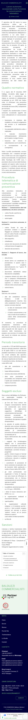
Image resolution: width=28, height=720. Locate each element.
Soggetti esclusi (8, 565)
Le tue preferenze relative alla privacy (15, 715)
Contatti (4, 642)
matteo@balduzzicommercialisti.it (12, 663)
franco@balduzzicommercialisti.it (12, 661)
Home (4, 620)
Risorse (4, 627)
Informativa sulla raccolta (9, 718)
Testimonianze (6, 634)
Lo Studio (5, 638)
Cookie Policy (18, 709)
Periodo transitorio (9, 562)
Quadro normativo (8, 556)
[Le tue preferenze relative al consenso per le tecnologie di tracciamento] (2, 717)
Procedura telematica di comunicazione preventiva (11, 559)
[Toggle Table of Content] (23, 553)
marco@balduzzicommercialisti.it (12, 665)
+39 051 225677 (7, 653)
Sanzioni (6, 567)
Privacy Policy (10, 709)
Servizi (4, 623)
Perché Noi (5, 631)
